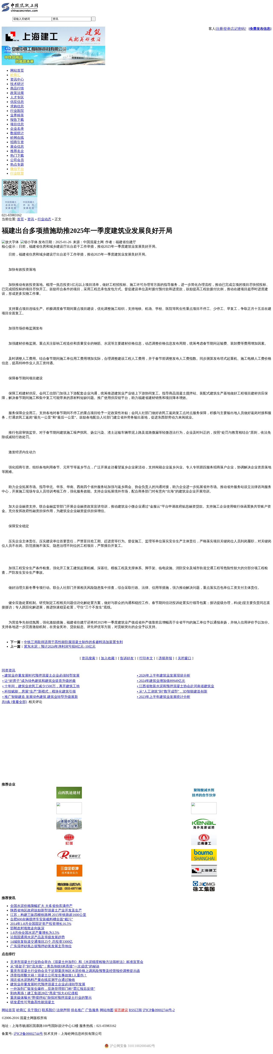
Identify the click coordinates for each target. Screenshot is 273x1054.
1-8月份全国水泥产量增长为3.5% (34, 932)
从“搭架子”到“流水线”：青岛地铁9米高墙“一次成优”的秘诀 (54, 966)
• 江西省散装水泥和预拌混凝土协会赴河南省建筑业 (175, 686)
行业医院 (17, 111)
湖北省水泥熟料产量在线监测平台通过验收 (42, 980)
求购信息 (17, 106)
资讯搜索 (88, 658)
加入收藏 (108, 658)
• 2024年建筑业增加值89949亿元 (161, 681)
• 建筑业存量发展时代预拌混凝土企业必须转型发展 (41, 675)
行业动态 (44, 219)
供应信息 (17, 102)
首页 (20, 219)
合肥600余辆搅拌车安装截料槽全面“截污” (41, 919)
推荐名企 (17, 151)
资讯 (30, 219)
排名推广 (77, 1010)
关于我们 (34, 1010)
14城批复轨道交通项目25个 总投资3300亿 (41, 941)
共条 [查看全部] (14, 702)
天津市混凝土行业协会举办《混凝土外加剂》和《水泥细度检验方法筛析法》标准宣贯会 (76, 962)
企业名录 (17, 128)
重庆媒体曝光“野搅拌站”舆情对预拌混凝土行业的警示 (51, 997)
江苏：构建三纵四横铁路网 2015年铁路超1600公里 (48, 915)
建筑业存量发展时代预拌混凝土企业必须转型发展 (47, 984)
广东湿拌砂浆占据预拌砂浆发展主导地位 (41, 946)
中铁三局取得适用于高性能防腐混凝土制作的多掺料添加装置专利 (73, 642)
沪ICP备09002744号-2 (159, 1010)
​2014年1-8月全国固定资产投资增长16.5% (40, 923)
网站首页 (17, 70)
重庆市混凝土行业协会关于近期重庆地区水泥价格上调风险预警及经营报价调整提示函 (75, 971)
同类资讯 (8, 670)
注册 (219, 28)
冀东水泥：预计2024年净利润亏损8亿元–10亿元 (60, 646)
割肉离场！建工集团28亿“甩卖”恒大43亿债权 (44, 993)
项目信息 (17, 124)
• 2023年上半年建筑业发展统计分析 (163, 697)
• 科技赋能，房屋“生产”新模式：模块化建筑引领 (39, 691)
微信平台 (17, 169)
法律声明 (63, 1010)
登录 (227, 28)
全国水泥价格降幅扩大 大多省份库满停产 (41, 906)
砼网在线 (17, 137)
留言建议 (121, 1010)
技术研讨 (17, 84)
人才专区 (17, 97)
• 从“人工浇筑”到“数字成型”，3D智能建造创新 (172, 691)
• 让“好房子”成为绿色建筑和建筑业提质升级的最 (39, 681)
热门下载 (17, 155)
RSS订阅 (135, 1010)
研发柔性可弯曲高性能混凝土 (32, 1002)
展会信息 (17, 146)
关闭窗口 (184, 658)
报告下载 (17, 119)
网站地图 (106, 1010)
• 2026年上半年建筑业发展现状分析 (163, 675)
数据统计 (17, 133)
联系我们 (48, 1010)
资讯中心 (17, 79)
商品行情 (17, 88)
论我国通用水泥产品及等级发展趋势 (37, 937)
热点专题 (17, 164)
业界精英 (17, 115)
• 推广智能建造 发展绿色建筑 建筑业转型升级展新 (40, 697)
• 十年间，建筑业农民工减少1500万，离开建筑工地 (41, 686)
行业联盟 (17, 173)
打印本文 (146, 658)
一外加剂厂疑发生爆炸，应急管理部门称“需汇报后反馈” (52, 988)
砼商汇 (15, 75)
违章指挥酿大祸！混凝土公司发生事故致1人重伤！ (48, 975)
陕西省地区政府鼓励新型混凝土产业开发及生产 (46, 910)
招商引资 (17, 142)
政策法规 (17, 93)
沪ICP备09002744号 (28, 1033)
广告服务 (92, 1010)
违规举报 (165, 658)
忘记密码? (238, 28)
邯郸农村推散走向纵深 (27, 928)
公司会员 (17, 160)
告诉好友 (127, 658)
